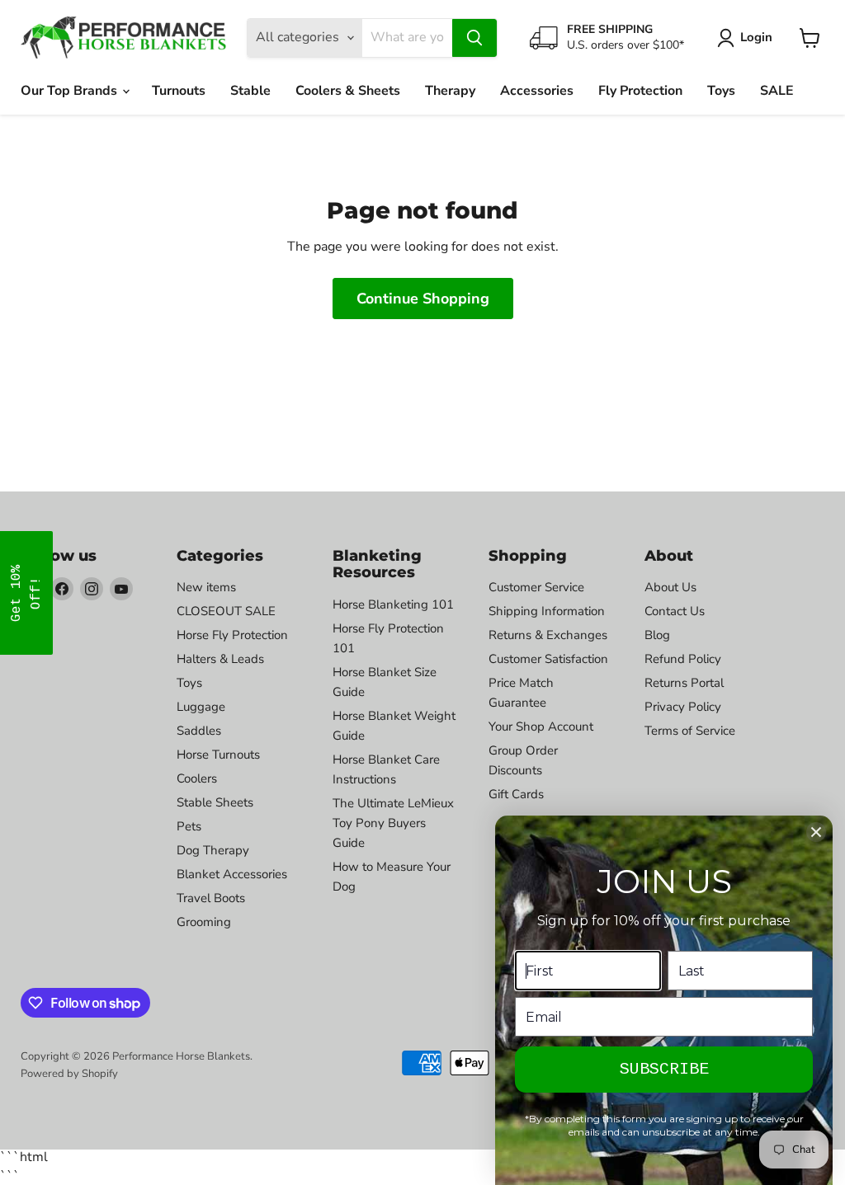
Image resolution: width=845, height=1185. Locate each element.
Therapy (450, 91)
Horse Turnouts (218, 754)
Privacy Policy (682, 706)
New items (206, 587)
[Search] (474, 38)
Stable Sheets (215, 802)
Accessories (537, 91)
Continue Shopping (422, 298)
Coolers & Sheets (347, 91)
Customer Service (536, 587)
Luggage (201, 706)
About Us (670, 587)
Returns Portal (684, 683)
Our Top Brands (70, 91)
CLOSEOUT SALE (226, 611)
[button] (26, 593)
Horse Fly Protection (232, 635)
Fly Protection (640, 91)
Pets (189, 826)
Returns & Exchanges (548, 635)
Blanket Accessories (232, 874)
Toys (721, 91)
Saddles (199, 730)
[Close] (816, 832)
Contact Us (674, 611)
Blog (657, 635)
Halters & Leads (220, 659)
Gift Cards (516, 794)
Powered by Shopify (69, 1073)
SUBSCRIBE (664, 1069)
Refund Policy (682, 659)
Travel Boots (211, 898)
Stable (250, 91)
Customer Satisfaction (548, 659)
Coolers (197, 778)
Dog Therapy (213, 850)
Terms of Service (689, 730)
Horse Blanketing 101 (393, 604)
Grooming (204, 922)
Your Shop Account (541, 726)
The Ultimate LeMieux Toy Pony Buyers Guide (393, 823)
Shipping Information (547, 611)
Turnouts (178, 91)
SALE (777, 91)
